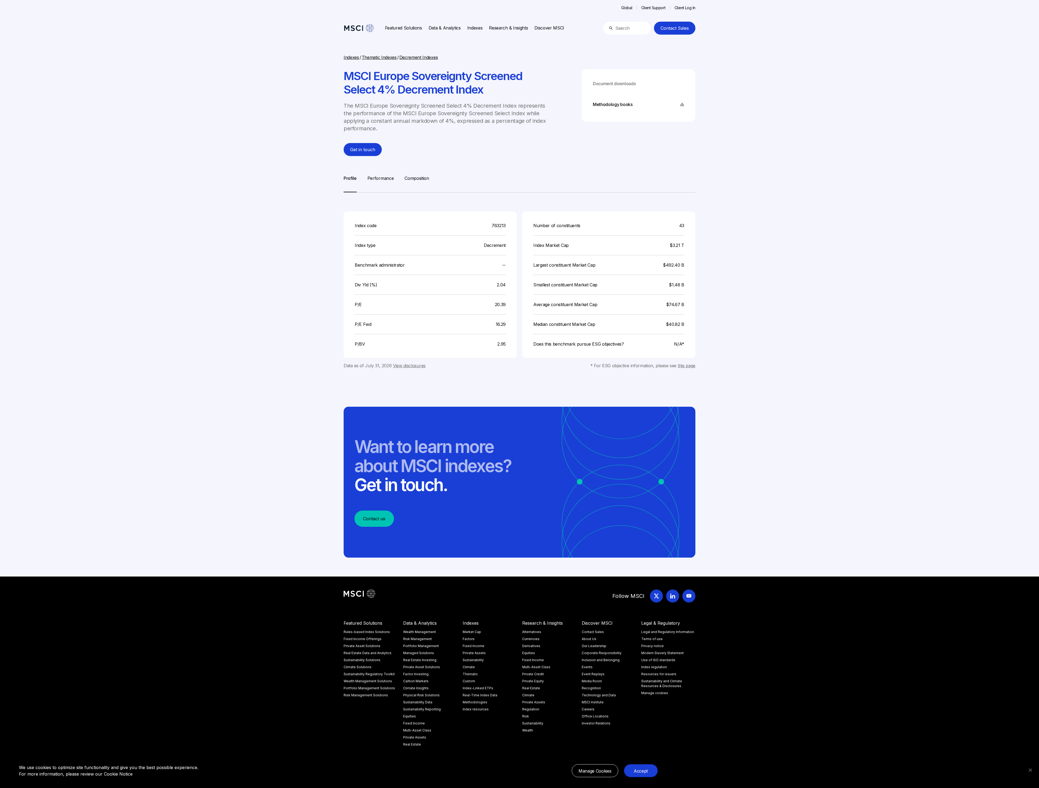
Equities (409, 716)
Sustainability (473, 660)
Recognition (591, 688)
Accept (641, 771)
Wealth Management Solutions (368, 681)
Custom (469, 681)
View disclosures (409, 365)
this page (686, 365)
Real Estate (412, 744)
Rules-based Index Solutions (367, 632)
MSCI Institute (593, 702)
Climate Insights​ (416, 688)
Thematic (470, 674)
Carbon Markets (416, 681)
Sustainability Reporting (422, 709)
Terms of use (652, 639)
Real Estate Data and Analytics (368, 653)
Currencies (531, 639)
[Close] (1030, 770)
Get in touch (362, 149)
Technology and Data (599, 695)
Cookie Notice (118, 774)
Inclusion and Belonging (601, 660)
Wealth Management (419, 632)
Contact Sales (674, 28)
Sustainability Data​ (417, 702)
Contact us (374, 518)
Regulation (530, 709)
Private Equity (533, 681)
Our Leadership (594, 646)
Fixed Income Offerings (363, 639)
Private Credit (533, 674)
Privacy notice (652, 646)
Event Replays (593, 674)
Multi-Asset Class (417, 730)
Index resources (476, 709)
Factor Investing (416, 674)
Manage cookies (654, 693)
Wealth (527, 730)
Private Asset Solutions (362, 646)
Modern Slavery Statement (662, 653)
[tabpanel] (519, 281)
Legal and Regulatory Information (667, 632)
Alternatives (531, 632)
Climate (469, 667)
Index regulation (654, 667)
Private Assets (414, 737)
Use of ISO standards (658, 660)
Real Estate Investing (419, 660)
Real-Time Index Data (480, 695)
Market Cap (472, 632)
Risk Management (417, 639)
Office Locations (595, 716)
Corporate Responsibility (602, 653)
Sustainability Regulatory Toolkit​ (369, 674)
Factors (469, 639)
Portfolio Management (421, 646)
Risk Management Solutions (366, 695)
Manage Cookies (594, 771)
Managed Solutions (418, 653)
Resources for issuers (658, 674)
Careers (588, 709)
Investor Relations (596, 723)
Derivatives (531, 646)
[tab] (350, 183)
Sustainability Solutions (362, 660)
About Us (589, 639)
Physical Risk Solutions (421, 695)
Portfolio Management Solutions (369, 688)
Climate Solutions (357, 667)
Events (587, 667)
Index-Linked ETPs (478, 688)
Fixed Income (414, 723)
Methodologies (475, 702)
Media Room (592, 681)
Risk (525, 716)
